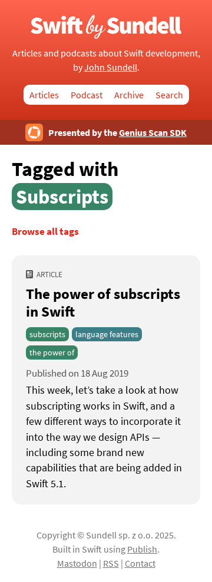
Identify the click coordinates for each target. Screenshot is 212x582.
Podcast (86, 95)
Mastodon (77, 563)
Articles (44, 95)
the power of (51, 352)
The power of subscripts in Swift (103, 302)
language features (106, 334)
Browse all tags (45, 232)
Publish (142, 549)
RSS (111, 563)
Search (169, 95)
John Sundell (110, 67)
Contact (140, 563)
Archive (129, 95)
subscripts (47, 334)
